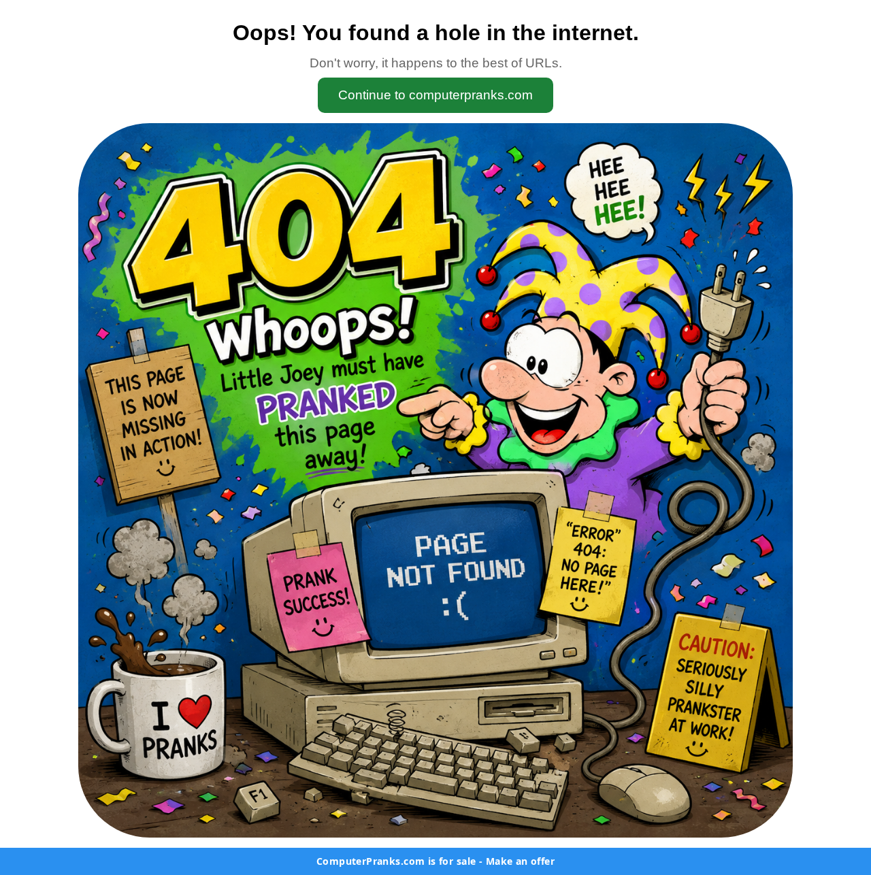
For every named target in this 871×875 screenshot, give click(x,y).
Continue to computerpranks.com (435, 95)
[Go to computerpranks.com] (435, 480)
